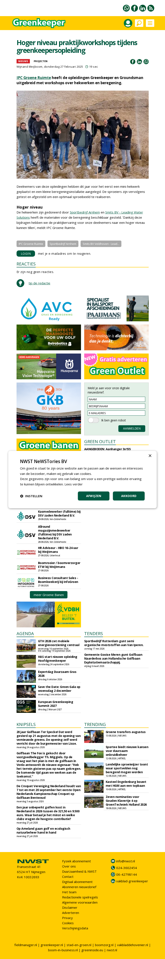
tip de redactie (39, 283)
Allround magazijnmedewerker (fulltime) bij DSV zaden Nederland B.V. (55, 532)
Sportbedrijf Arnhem (85, 212)
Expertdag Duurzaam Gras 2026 (57, 674)
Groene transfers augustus (126, 732)
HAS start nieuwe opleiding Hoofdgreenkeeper (57, 659)
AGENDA (25, 633)
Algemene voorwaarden (80, 902)
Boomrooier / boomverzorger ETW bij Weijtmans (59, 565)
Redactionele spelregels (80, 897)
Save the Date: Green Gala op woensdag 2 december (59, 689)
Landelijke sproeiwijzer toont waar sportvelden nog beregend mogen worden (127, 768)
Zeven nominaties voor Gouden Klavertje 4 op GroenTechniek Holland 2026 (126, 801)
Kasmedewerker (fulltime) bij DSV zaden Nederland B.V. (59, 513)
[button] (31, 496)
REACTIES (26, 264)
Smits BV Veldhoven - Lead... (101, 244)
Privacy (67, 918)
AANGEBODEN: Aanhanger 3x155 (107, 449)
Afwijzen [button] (93, 496)
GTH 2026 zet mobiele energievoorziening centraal (58, 643)
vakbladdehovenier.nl (132, 945)
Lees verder (73, 484)
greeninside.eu (92, 950)
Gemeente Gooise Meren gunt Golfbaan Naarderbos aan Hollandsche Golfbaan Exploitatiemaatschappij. (113, 658)
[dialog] (82, 479)
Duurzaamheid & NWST (79, 871)
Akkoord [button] (129, 496)
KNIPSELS (26, 724)
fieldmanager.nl (25, 945)
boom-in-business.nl (63, 950)
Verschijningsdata (75, 928)
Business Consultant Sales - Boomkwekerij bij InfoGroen (58, 580)
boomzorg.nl (104, 945)
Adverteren (70, 912)
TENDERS (93, 633)
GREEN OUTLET (100, 441)
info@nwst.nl (125, 861)
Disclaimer (69, 907)
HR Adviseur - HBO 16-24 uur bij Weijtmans (58, 550)
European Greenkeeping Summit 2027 (55, 704)
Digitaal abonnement (77, 882)
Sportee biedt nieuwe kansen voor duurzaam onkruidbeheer (127, 751)
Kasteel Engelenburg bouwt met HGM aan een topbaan (126, 784)
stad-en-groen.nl (79, 945)
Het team (69, 892)
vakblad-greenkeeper (132, 881)
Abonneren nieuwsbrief (79, 887)
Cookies (68, 923)
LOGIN (26, 254)
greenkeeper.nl (52, 945)
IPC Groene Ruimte (34, 77)
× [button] (149, 455)
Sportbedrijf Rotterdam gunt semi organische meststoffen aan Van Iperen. (114, 643)
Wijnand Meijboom (30, 67)
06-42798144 (126, 874)
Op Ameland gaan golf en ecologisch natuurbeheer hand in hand (43, 830)
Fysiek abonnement (76, 861)
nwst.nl (112, 950)
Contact (67, 876)
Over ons (69, 866)
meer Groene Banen (49, 595)
